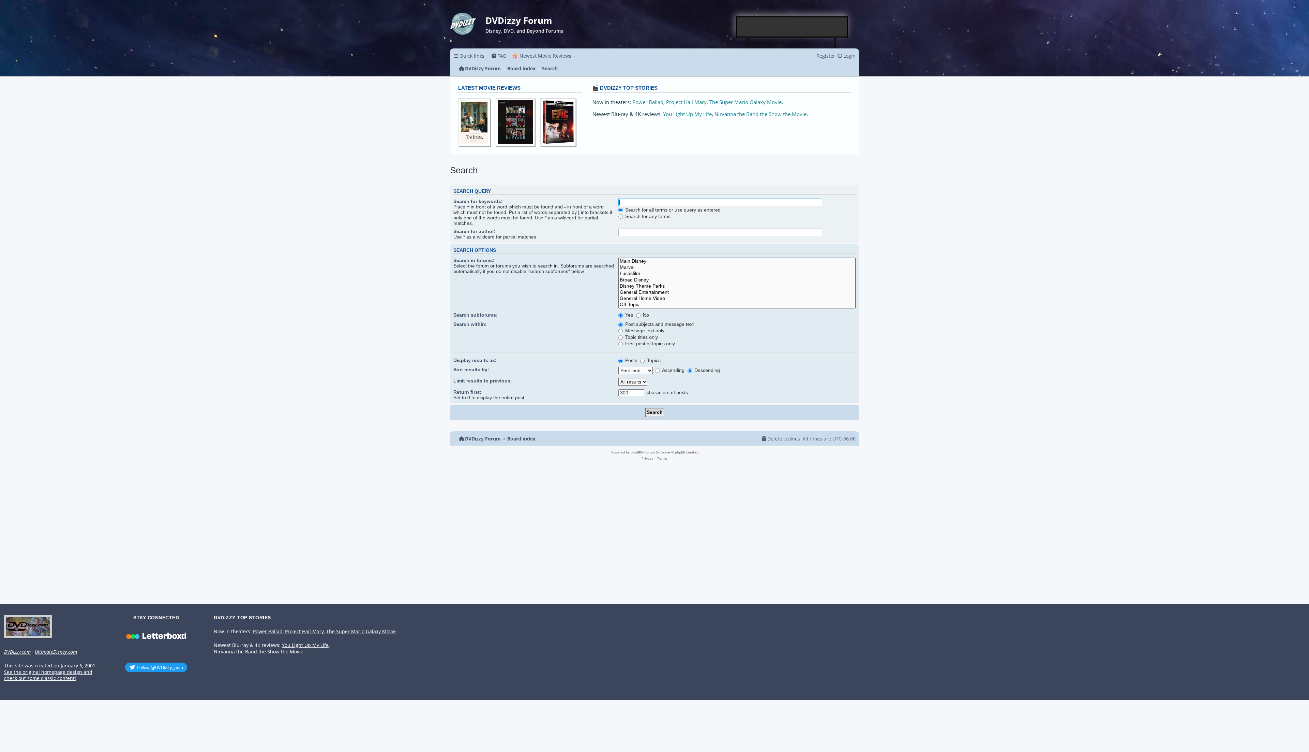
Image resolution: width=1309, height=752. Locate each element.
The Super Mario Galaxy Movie (745, 102)
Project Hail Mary (686, 102)
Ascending (672, 370)
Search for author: (474, 231)
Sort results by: (471, 369)
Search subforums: (475, 315)
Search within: (470, 324)
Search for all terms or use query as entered (672, 210)
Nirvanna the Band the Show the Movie (760, 114)
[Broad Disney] (737, 280)
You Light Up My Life (687, 114)
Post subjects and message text (659, 324)
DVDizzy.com (17, 652)
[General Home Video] (737, 298)
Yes (628, 315)
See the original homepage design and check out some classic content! (48, 675)
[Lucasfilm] (737, 274)
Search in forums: (474, 260)
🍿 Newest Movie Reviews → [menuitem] (544, 56)
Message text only (644, 330)
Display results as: (475, 360)
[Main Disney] (737, 261)
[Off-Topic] (737, 305)
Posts (630, 360)
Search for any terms (647, 216)
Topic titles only (641, 337)
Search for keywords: (478, 201)
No (645, 315)
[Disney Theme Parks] (737, 286)
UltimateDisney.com (56, 652)
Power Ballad (647, 102)
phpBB (636, 452)
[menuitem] (499, 55)
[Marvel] (737, 267)
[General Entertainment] (737, 292)
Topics (653, 360)
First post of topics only (649, 343)
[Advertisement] (792, 26)
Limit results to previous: (482, 381)
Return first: (467, 392)
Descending (706, 370)
